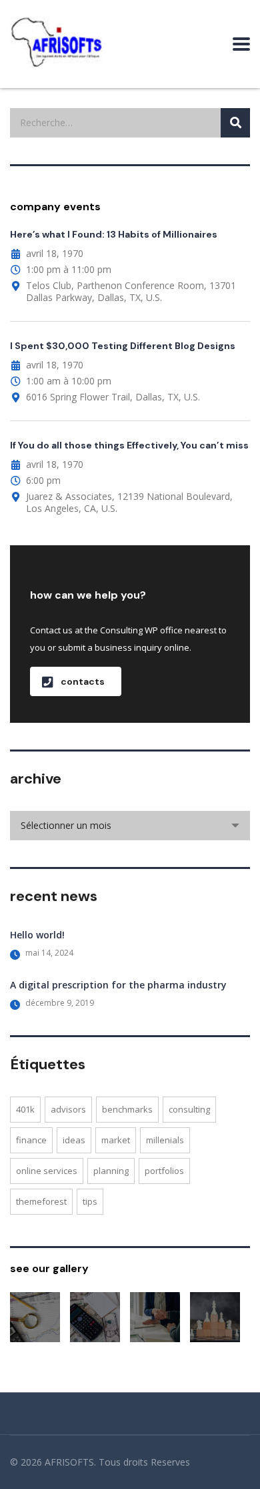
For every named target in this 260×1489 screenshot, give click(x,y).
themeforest (41, 1201)
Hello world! (37, 934)
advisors (68, 1109)
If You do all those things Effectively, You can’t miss (129, 445)
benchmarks (127, 1109)
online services (46, 1171)
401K (25, 1109)
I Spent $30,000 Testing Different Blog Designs (122, 346)
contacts (83, 681)
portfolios (164, 1171)
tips (90, 1201)
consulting (189, 1109)
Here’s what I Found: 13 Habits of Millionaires (113, 234)
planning (111, 1171)
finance (31, 1140)
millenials (165, 1140)
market (115, 1140)
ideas (74, 1140)
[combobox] (130, 825)
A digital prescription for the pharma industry (118, 984)
